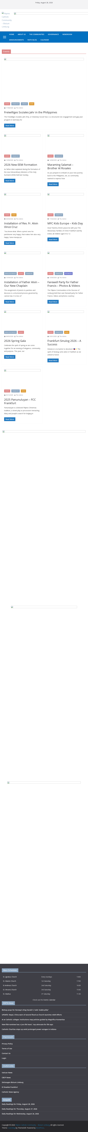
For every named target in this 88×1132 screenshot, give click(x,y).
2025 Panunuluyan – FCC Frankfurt (20, 401)
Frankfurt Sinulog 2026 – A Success (64, 342)
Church (14, 977)
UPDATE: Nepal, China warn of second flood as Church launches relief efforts (32, 1015)
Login (4, 1058)
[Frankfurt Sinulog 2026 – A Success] (65, 321)
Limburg (24, 104)
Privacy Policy (7, 1044)
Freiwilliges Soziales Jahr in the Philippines (30, 112)
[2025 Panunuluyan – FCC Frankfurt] (22, 379)
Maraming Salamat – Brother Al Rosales (60, 166)
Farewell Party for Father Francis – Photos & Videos (63, 283)
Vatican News (7, 1072)
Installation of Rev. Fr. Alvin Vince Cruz (21, 225)
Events (7, 104)
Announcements (16, 40)
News (31, 104)
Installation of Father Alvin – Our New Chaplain (21, 283)
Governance (53, 34)
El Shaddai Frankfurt (10, 1087)
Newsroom (67, 34)
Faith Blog (32, 40)
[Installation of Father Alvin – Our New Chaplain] (22, 262)
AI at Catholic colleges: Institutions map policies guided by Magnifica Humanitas (33, 1019)
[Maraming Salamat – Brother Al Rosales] (65, 144)
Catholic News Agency (10, 1092)
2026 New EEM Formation (20, 164)
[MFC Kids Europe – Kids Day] (65, 203)
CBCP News (6, 1077)
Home (11, 34)
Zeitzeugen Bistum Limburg (12, 1082)
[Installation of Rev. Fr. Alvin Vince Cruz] (22, 203)
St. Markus (7, 994)
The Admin (19, 108)
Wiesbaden (68, 273)
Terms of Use (7, 1048)
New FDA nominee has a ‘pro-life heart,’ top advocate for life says (27, 1024)
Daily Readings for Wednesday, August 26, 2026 (20, 1114)
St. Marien (7, 981)
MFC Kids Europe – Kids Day (65, 223)
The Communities (36, 34)
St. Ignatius (7, 977)
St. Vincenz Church (9, 990)
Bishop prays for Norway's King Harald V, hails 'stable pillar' (25, 1010)
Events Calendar (49, 1000)
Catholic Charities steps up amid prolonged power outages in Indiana (29, 1029)
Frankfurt (15, 104)
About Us (22, 34)
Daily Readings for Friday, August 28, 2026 (18, 1104)
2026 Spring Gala (15, 341)
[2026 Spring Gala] (22, 321)
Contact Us (6, 1053)
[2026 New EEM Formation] (22, 144)
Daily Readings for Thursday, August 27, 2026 (19, 1109)
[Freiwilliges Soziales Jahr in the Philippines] (44, 80)
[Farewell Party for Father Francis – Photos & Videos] (65, 262)
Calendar (44, 40)
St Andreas (7, 985)
